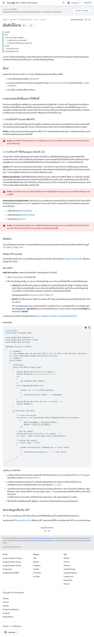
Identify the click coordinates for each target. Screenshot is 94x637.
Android (66, 558)
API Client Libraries (26, 2)
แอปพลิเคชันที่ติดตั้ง (27, 215)
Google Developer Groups (12, 562)
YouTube (36, 576)
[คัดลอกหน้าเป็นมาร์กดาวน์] (31, 25)
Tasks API (79, 475)
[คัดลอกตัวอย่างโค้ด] (89, 327)
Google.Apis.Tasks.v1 (32, 478)
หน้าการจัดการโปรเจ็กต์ (59, 83)
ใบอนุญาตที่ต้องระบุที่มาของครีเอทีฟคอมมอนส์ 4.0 (40, 538)
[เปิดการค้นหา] (63, 2)
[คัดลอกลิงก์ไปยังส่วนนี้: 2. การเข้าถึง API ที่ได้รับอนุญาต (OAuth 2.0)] (47, 152)
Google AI (6, 613)
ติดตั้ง (9, 90)
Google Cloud (68, 576)
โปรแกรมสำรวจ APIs (23, 520)
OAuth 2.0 (64, 162)
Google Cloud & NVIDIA (11, 573)
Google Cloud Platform (11, 609)
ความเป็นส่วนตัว (16, 626)
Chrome (66, 562)
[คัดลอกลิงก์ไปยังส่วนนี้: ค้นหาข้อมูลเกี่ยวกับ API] (31, 510)
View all (66, 584)
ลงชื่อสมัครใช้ (34, 79)
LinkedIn (36, 569)
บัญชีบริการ (21, 219)
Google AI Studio (70, 569)
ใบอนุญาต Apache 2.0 (83, 538)
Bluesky (36, 562)
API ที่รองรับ (7, 516)
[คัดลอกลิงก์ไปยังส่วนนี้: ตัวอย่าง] (14, 239)
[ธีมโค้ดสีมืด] (86, 327)
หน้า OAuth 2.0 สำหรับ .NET (13, 247)
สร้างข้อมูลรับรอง (19, 309)
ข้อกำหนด (6, 626)
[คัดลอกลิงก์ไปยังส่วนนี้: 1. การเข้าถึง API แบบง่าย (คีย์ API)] (37, 119)
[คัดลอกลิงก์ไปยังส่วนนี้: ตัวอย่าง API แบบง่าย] (24, 254)
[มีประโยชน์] (86, 19)
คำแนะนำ (43, 19)
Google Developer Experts (12, 565)
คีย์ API (45, 131)
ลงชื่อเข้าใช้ (87, 3)
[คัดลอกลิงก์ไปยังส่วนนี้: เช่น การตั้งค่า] (15, 268)
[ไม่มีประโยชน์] (89, 19)
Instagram (37, 565)
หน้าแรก (5, 19)
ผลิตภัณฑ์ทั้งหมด (8, 617)
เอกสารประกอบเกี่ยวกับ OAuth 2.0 (40, 295)
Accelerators (7, 569)
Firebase (67, 565)
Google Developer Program (12, 558)
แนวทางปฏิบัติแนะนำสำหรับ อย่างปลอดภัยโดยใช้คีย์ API (56, 316)
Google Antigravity (70, 573)
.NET (36, 19)
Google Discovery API (73, 259)
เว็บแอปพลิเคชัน (26, 211)
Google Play (68, 580)
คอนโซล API (26, 203)
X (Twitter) (37, 573)
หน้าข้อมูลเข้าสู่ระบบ (17, 277)
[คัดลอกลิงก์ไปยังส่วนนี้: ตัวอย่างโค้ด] (14, 322)
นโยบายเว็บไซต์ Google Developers (41, 540)
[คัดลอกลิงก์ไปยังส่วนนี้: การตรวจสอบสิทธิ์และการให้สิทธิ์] (41, 98)
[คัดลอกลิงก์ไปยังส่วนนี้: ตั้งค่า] (11, 68)
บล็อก (35, 558)
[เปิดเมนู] (3, 2)
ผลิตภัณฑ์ (13, 19)
